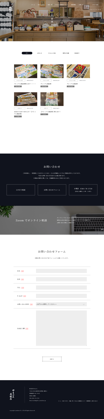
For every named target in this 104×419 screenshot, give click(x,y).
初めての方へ (41, 4)
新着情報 (73, 4)
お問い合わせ (82, 4)
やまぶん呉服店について (61, 4)
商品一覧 (50, 4)
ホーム (33, 4)
